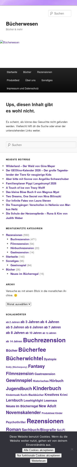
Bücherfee (32, 349)
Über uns (30, 80)
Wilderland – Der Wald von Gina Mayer (30, 166)
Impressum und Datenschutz (23, 88)
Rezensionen (44, 72)
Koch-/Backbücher (32, 395)
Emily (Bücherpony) (16, 366)
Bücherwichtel (24, 358)
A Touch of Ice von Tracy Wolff (25, 188)
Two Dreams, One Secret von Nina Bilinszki (33, 196)
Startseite (12, 72)
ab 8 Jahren (15, 332)
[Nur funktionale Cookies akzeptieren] (72, 449)
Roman (13, 429)
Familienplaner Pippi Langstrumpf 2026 (31, 183)
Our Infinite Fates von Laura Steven (28, 200)
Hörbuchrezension (22, 248)
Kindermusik (13, 394)
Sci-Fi (61, 430)
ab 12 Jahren (49, 333)
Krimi (64, 395)
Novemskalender (23, 412)
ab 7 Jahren (52, 327)
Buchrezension (20, 239)
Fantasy (36, 366)
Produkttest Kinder (52, 413)
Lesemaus (50, 400)
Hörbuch (56, 380)
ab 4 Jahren (49, 321)
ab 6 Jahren (34, 327)
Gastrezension (19, 252)
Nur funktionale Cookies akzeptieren (38, 455)
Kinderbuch (47, 388)
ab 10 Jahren (33, 333)
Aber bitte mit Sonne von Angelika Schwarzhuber (37, 179)
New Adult (47, 405)
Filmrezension (19, 244)
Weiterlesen (39, 460)
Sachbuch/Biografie (39, 429)
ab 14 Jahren (14, 341)
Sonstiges (47, 80)
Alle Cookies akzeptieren (38, 450)
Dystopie (50, 359)
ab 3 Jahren (30, 321)
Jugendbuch (19, 388)
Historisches (41, 381)
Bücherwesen (22, 23)
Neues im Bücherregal (24, 274)
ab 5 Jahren (15, 327)
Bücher (27, 72)
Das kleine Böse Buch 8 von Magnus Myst (32, 192)
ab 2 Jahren (13, 322)
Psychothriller (16, 422)
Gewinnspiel (18, 265)
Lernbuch (14, 400)
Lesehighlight (33, 400)
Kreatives (52, 394)
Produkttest (13, 80)
